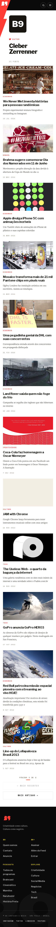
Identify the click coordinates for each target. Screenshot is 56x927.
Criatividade (38, 870)
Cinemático (9, 885)
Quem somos (10, 845)
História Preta (10, 901)
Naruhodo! (8, 896)
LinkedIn (30, 921)
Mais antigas (28, 795)
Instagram (8, 921)
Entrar (34, 856)
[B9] (5, 3)
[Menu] (50, 5)
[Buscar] (43, 5)
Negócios (36, 886)
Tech (33, 892)
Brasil (34, 897)
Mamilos (7, 890)
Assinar (35, 845)
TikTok (19, 921)
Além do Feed (38, 850)
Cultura (35, 875)
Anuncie (7, 856)
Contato (7, 850)
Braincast (8, 879)
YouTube (41, 921)
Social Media (38, 881)
